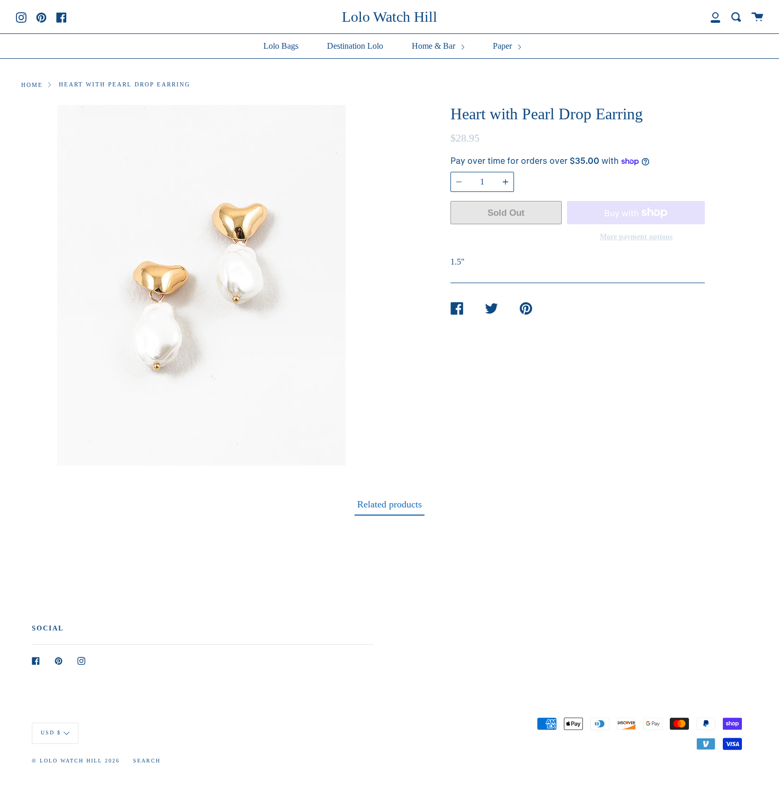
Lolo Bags (280, 45)
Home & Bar (434, 45)
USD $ (51, 732)
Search (147, 761)
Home (32, 85)
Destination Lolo (355, 45)
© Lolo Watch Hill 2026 (76, 761)
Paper (503, 45)
